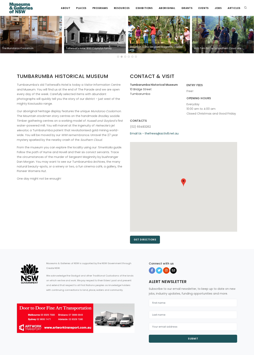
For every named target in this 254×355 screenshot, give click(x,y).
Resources (122, 8)
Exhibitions (144, 8)
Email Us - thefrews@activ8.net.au (154, 133)
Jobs (218, 8)
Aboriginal (167, 8)
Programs (100, 8)
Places (81, 8)
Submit (193, 338)
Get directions (145, 239)
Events (203, 8)
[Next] (250, 37)
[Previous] (4, 37)
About (65, 8)
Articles (234, 8)
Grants (187, 8)
